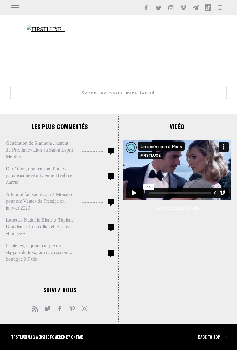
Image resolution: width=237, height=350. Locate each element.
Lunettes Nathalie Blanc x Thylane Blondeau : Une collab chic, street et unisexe (40, 226)
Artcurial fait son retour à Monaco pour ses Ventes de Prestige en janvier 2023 (39, 201)
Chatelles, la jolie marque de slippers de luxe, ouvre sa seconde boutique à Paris (39, 252)
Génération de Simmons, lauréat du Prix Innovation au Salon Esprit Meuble (39, 150)
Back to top (209, 337)
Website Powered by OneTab (59, 337)
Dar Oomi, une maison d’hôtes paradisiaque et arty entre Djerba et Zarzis (39, 175)
